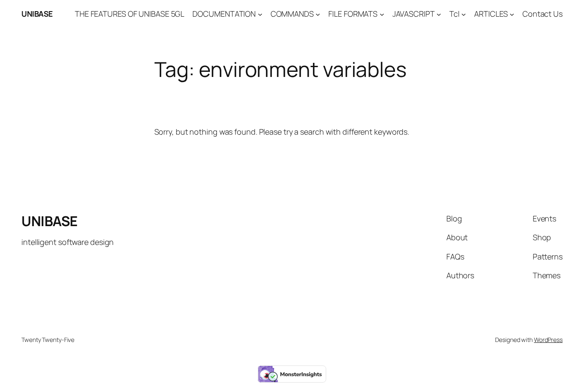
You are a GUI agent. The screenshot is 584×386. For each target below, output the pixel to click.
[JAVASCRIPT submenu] (439, 14)
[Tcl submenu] (463, 14)
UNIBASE (37, 14)
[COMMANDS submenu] (318, 14)
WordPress (548, 340)
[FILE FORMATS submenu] (382, 14)
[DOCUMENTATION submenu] (260, 14)
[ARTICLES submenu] (512, 14)
